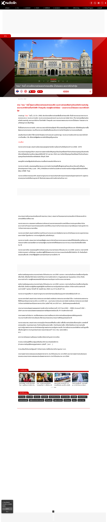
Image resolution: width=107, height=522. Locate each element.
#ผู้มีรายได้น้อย (58, 400)
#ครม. (74, 400)
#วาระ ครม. (81, 400)
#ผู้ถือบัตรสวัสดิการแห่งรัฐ (36, 400)
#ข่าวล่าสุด (22, 397)
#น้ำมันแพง (67, 400)
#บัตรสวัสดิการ (83, 397)
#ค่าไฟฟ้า (73, 397)
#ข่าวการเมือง (65, 397)
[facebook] (91, 3)
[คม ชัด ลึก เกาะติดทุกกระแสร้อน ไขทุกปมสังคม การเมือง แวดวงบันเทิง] (53, 3)
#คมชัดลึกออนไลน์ (54, 397)
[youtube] (98, 3)
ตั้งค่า (7, 511)
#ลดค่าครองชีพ (23, 400)
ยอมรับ (7, 508)
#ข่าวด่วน (37, 397)
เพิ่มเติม (4, 506)
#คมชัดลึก (44, 397)
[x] (95, 3)
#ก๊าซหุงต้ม (49, 400)
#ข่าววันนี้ (29, 397)
